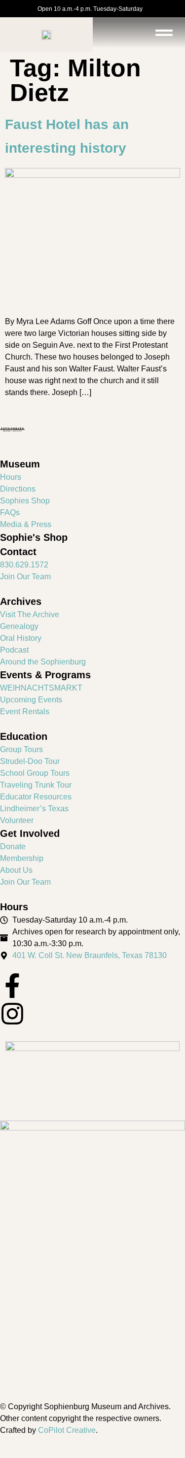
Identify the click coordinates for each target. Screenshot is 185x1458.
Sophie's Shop (34, 537)
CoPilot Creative (67, 1430)
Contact (18, 551)
